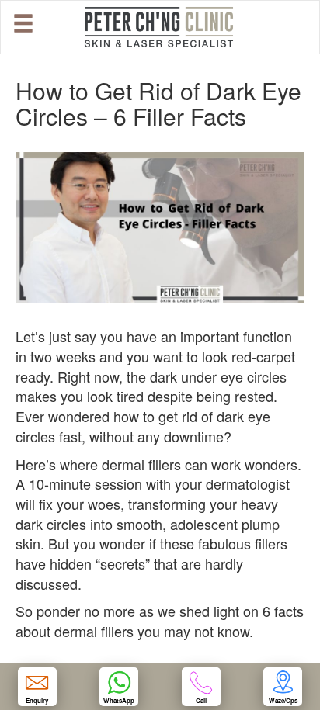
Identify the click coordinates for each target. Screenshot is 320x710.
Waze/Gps (283, 700)
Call (201, 700)
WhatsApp (118, 700)
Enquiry (37, 700)
